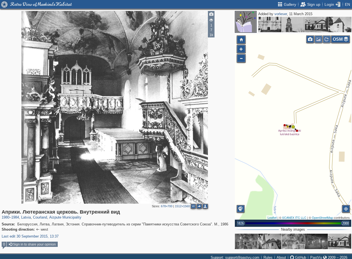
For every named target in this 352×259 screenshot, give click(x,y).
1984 (15, 217)
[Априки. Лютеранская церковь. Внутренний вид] (293, 127)
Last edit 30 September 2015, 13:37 (30, 236)
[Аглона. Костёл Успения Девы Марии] (269, 24)
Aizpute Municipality (65, 217)
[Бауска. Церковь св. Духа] (339, 24)
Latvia (26, 217)
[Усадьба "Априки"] (316, 24)
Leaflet (272, 217)
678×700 (166, 206)
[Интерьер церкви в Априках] (293, 241)
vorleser (280, 14)
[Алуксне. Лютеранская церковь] (293, 24)
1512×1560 (182, 206)
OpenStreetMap (322, 217)
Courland (40, 217)
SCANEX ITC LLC (294, 217)
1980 (5, 217)
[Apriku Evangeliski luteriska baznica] (246, 241)
